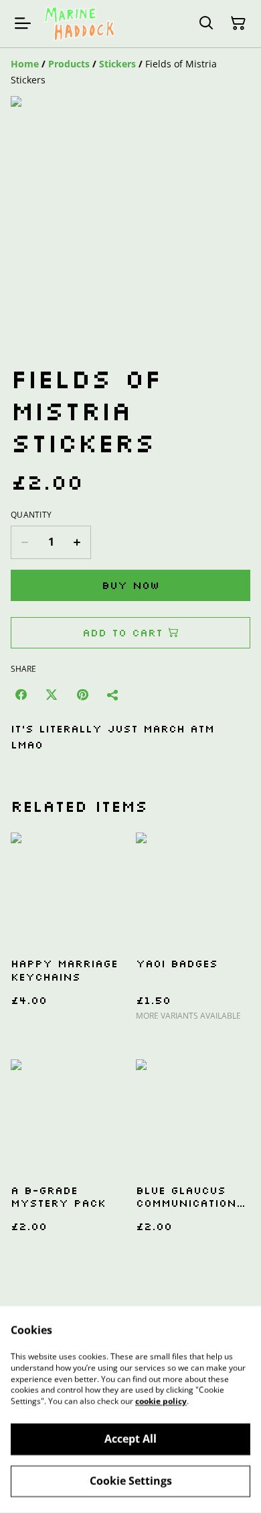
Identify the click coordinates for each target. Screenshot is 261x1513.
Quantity (31, 515)
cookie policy (161, 1401)
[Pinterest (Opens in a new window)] (82, 694)
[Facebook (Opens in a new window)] (21, 694)
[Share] (113, 694)
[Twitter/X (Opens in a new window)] (51, 694)
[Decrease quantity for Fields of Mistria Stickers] (24, 542)
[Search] (206, 23)
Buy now (130, 585)
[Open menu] (23, 23)
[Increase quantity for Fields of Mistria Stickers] (77, 542)
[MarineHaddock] (79, 24)
